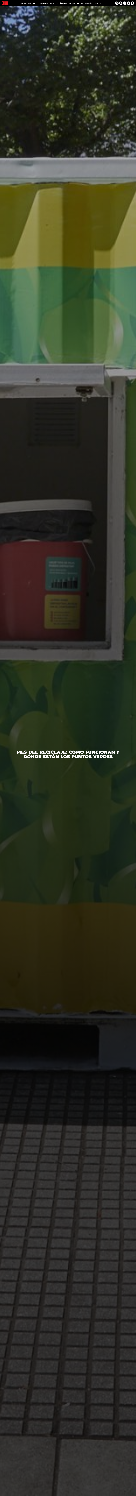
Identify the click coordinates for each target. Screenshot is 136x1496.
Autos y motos (76, 3)
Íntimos (63, 3)
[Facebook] (120, 3)
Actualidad (26, 3)
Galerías (89, 3)
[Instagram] (117, 3)
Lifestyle (54, 3)
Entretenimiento (40, 3)
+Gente (98, 3)
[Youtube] (128, 3)
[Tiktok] (132, 3)
